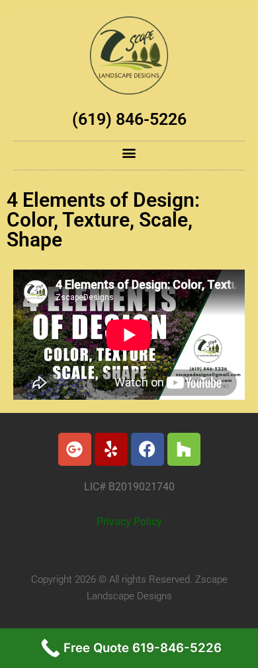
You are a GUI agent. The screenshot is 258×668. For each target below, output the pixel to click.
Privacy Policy (129, 522)
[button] (129, 152)
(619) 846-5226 (129, 119)
